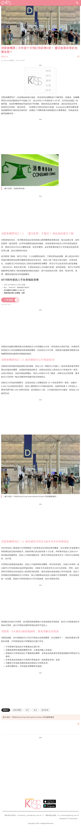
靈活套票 (45, 710)
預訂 (27, 710)
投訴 (35, 710)
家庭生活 (4, 56)
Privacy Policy (72, 818)
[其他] (78, 57)
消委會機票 (17, 710)
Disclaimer (62, 818)
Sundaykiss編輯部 (8, 60)
